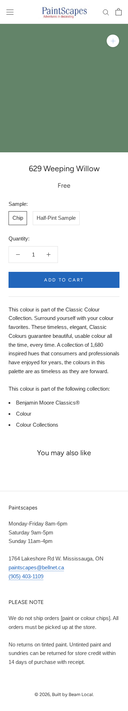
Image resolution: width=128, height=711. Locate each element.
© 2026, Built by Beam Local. (64, 694)
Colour (23, 414)
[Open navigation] (10, 12)
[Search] (106, 12)
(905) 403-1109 (26, 576)
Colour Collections (37, 425)
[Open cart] (119, 11)
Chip (17, 218)
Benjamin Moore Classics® (48, 403)
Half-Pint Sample (56, 218)
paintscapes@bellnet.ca (36, 567)
